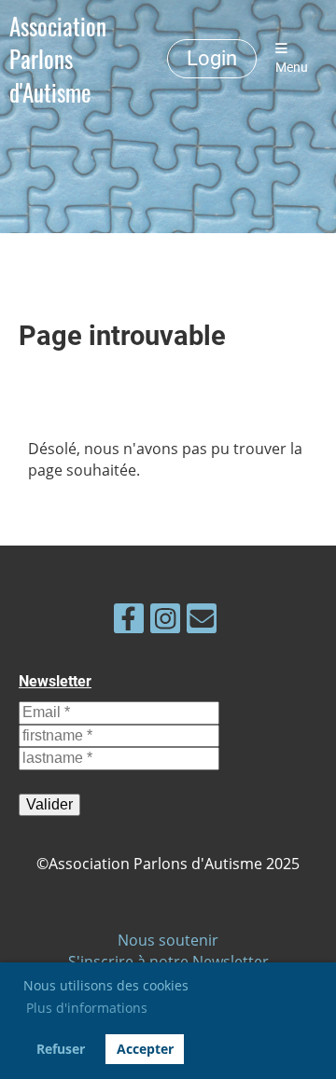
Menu (291, 68)
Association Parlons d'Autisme (57, 58)
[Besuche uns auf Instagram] (165, 622)
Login (212, 58)
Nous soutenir (168, 940)
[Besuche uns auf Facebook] (129, 622)
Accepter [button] (145, 1049)
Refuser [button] (60, 1049)
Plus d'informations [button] (86, 1008)
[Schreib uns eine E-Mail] (202, 622)
